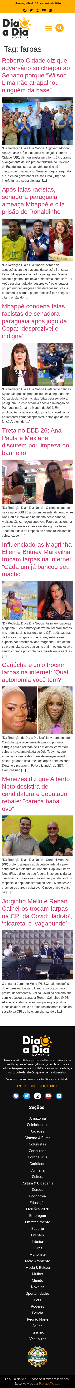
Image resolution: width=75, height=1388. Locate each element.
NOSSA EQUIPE (48, 1086)
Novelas (37, 1287)
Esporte (37, 1228)
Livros (37, 1248)
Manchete (37, 1254)
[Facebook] (25, 10)
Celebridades (37, 1124)
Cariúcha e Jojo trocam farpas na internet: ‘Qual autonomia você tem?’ (35, 672)
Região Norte (37, 1319)
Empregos (37, 1215)
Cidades (37, 1131)
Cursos (37, 1189)
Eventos (37, 1235)
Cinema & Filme (38, 1138)
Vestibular (37, 1339)
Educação (38, 1203)
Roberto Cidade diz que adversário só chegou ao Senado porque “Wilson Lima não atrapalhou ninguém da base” (36, 75)
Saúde (37, 1326)
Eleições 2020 (37, 1209)
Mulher (37, 1274)
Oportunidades (38, 1293)
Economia (37, 1196)
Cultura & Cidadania (37, 1183)
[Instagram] (38, 10)
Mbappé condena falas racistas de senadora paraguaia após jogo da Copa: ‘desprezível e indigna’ (34, 321)
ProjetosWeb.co (49, 1383)
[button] (48, 28)
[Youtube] (44, 10)
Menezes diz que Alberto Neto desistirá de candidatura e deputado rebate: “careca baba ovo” (36, 793)
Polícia (37, 1313)
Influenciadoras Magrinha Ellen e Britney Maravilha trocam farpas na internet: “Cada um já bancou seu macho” (37, 559)
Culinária (37, 1170)
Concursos (37, 1151)
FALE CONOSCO (27, 1086)
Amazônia (37, 1118)
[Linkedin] (50, 10)
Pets (37, 1300)
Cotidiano (37, 1163)
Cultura (37, 1176)
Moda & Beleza (37, 1267)
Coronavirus (37, 1157)
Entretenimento (37, 1222)
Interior (37, 1241)
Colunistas (37, 1144)
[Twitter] (31, 10)
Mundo (37, 1280)
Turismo (37, 1332)
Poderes (37, 1306)
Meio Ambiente (37, 1261)
